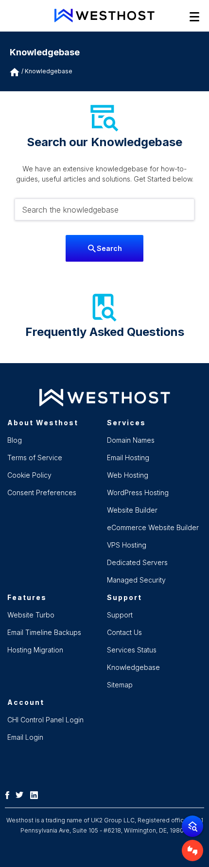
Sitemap (120, 685)
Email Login (25, 737)
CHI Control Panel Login (45, 720)
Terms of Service (34, 457)
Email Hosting (128, 457)
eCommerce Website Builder (153, 527)
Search (109, 248)
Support (120, 615)
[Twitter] (22, 794)
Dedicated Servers (137, 562)
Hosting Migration (35, 650)
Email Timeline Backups (44, 632)
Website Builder (132, 510)
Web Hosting (127, 475)
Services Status (132, 650)
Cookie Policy (29, 475)
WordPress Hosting (138, 492)
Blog (14, 440)
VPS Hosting (126, 545)
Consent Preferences (41, 492)
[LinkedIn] (36, 794)
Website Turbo (30, 615)
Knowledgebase (48, 71)
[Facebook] (10, 794)
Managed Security (136, 580)
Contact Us (124, 632)
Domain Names (131, 440)
